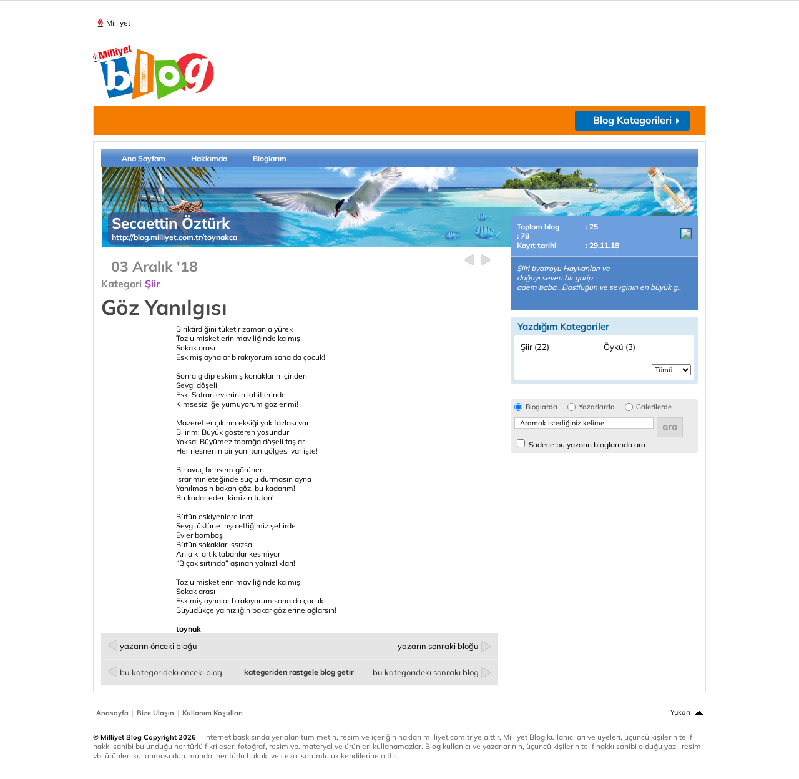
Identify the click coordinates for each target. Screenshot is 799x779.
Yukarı (680, 712)
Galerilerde (654, 407)
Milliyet (118, 22)
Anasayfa (112, 712)
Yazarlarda (597, 407)
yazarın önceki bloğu (158, 646)
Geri (469, 260)
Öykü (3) (619, 347)
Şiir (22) (535, 347)
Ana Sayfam (143, 158)
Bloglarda (541, 407)
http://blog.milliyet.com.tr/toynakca (174, 237)
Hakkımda (209, 158)
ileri (486, 260)
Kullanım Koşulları (212, 712)
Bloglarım (270, 158)
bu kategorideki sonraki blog (426, 672)
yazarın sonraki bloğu (438, 646)
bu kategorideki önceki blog (171, 672)
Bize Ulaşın (155, 712)
